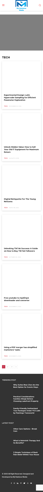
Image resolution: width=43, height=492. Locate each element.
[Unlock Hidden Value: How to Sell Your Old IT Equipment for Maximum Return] (21, 128)
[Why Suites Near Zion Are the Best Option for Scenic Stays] (7, 388)
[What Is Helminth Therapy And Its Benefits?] (7, 443)
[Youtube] (31, 483)
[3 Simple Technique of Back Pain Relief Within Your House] (7, 455)
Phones (12, 12)
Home (4, 14)
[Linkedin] (17, 483)
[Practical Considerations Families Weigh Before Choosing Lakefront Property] (7, 399)
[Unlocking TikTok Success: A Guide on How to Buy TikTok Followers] (21, 230)
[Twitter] (24, 483)
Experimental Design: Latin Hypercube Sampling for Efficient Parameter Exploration (20, 97)
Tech (6, 106)
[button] (39, 5)
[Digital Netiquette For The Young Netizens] (21, 180)
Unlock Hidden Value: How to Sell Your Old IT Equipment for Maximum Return (21, 149)
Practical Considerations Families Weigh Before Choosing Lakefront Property (25, 399)
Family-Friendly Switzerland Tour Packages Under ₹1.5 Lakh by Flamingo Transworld (26, 411)
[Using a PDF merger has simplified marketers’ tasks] (21, 329)
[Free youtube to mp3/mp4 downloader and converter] (21, 279)
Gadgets (5, 12)
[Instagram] (14, 483)
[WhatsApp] (27, 483)
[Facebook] (11, 483)
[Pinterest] (20, 483)
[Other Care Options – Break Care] (7, 432)
